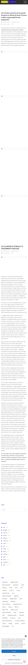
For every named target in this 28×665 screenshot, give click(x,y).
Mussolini (21, 612)
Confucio (4, 590)
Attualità (5, 530)
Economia (5, 540)
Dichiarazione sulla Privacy (16, 663)
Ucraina (17, 623)
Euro (13, 593)
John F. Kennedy (6, 604)
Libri (4, 546)
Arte (4, 527)
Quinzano (21, 615)
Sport (4, 557)
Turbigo (10, 623)
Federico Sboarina (6, 596)
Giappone (16, 596)
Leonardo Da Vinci (17, 604)
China (16, 587)
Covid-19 (5, 532)
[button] (26, 636)
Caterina (4, 587)
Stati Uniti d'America (7, 620)
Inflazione (13, 601)
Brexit (22, 585)
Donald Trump (5, 593)
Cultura (4, 24)
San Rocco (12, 618)
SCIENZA (5, 554)
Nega (14, 655)
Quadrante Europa (12, 615)
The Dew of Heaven (20, 620)
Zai (13, 626)
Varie (4, 565)
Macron (16, 607)
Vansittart (8, 24)
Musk (15, 612)
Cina (21, 587)
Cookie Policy (8, 663)
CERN (10, 587)
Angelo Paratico (16, 22)
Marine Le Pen (14, 609)
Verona (23, 623)
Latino (4, 543)
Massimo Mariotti (6, 612)
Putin (3, 615)
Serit (19, 618)
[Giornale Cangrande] (8, 2)
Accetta (14, 651)
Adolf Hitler (5, 582)
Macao (4, 607)
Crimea (18, 590)
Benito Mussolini (6, 585)
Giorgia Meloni (13, 598)
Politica (4, 549)
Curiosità (5, 538)
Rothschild (4, 618)
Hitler (21, 598)
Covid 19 (11, 590)
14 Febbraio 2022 (6, 251)
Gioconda (4, 598)
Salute (4, 551)
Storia (3, 253)
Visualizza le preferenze (14, 659)
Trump (4, 623)
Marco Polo (5, 609)
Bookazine (15, 585)
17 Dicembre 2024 (6, 22)
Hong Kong (5, 601)
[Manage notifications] (24, 662)
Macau (10, 607)
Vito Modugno (5, 626)
